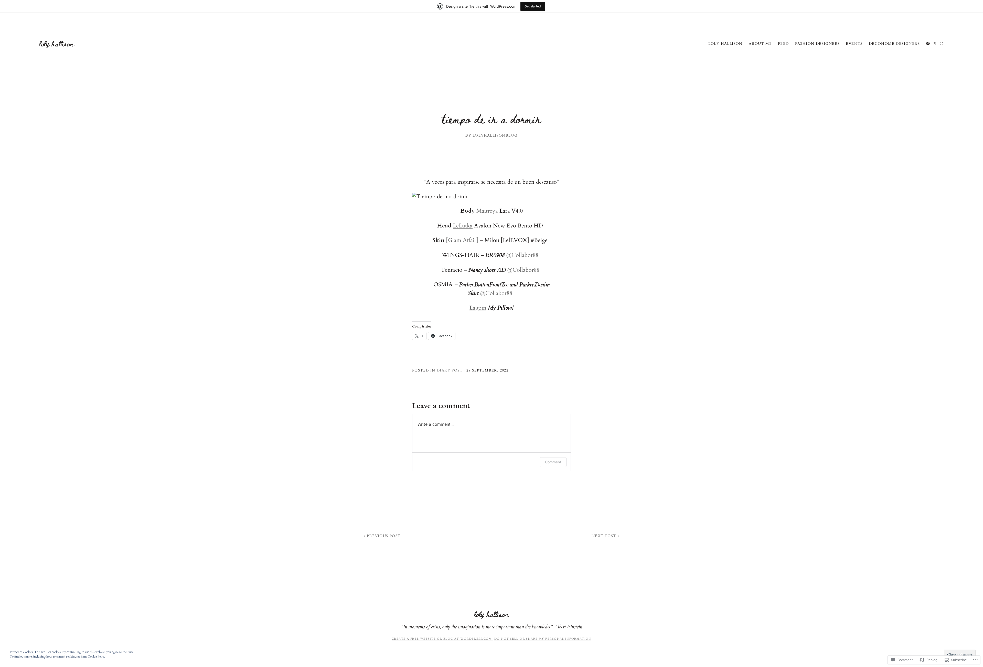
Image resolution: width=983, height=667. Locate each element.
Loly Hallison (56, 43)
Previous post (383, 535)
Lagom (477, 308)
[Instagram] (941, 43)
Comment (553, 462)
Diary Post (450, 370)
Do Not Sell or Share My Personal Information (542, 639)
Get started (533, 6)
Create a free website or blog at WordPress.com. (442, 639)
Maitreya (487, 211)
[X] (935, 43)
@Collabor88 (522, 255)
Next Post (604, 535)
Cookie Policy (96, 656)
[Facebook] (928, 43)
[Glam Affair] (461, 240)
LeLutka (463, 225)
